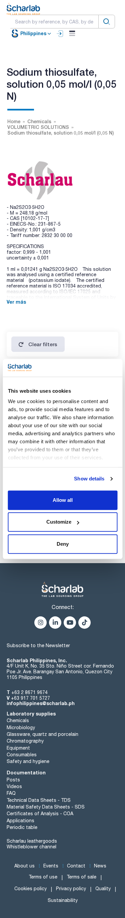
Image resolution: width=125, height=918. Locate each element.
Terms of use (43, 876)
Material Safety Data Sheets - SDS (46, 807)
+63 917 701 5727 (30, 698)
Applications (20, 820)
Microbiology (21, 727)
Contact (76, 865)
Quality (103, 888)
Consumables (22, 754)
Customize (58, 522)
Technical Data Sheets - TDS (39, 800)
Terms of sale (81, 876)
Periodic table (22, 827)
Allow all (63, 500)
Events (50, 865)
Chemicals (18, 720)
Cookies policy (30, 888)
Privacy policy (71, 888)
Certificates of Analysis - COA (40, 813)
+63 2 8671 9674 (29, 692)
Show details (89, 478)
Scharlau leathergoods (32, 841)
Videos (14, 786)
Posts (13, 779)
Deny (63, 544)
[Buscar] (106, 21)
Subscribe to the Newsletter (38, 645)
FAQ (11, 793)
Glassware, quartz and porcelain (42, 734)
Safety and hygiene (28, 761)
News (100, 865)
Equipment (18, 748)
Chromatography (25, 741)
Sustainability (63, 900)
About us (24, 865)
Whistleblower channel (31, 846)
